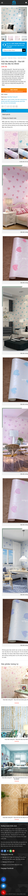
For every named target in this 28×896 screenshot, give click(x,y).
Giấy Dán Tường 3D (12, 97)
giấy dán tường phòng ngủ (12, 101)
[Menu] (2, 3)
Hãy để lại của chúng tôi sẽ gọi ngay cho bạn (15, 45)
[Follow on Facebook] (2, 851)
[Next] (24, 21)
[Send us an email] (8, 851)
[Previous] (3, 21)
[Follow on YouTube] (13, 851)
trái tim (5, 103)
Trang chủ (3, 58)
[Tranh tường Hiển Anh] (14, 2)
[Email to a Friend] (11, 106)
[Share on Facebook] (5, 106)
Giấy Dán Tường (12, 58)
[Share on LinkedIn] (16, 106)
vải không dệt (12, 103)
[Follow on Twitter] (5, 851)
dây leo (6, 99)
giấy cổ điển (11, 99)
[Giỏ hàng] (26, 2)
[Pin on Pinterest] (14, 106)
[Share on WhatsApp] (2, 106)
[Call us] (10, 851)
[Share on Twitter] (8, 106)
